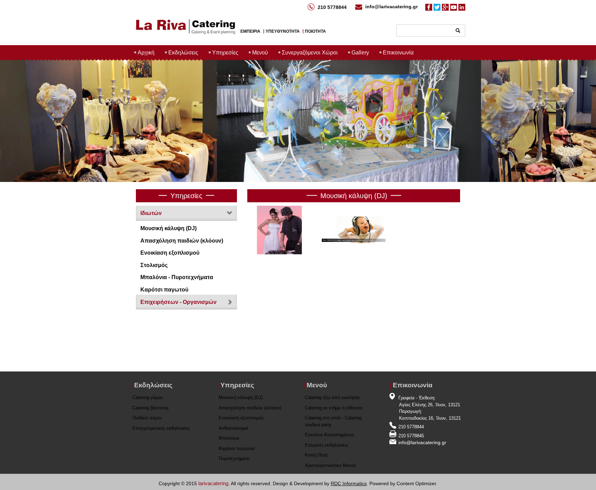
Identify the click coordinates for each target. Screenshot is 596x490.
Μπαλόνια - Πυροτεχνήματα (176, 277)
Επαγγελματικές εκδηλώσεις (161, 428)
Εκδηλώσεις (183, 52)
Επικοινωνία (398, 52)
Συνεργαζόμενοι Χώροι (310, 52)
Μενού (260, 52)
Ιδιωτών (151, 213)
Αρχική (146, 52)
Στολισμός (154, 265)
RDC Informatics (349, 483)
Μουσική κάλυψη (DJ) (168, 228)
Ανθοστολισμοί (233, 428)
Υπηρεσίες (225, 52)
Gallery (360, 52)
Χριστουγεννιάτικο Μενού (330, 465)
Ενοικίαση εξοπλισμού (169, 253)
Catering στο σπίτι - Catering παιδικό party (333, 421)
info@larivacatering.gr (391, 6)
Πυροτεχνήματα (234, 458)
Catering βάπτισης (150, 407)
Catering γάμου (147, 397)
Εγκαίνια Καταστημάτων (329, 434)
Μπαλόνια (229, 438)
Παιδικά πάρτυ (147, 417)
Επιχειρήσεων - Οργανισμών (178, 302)
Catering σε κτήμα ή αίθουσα (333, 407)
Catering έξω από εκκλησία (332, 397)
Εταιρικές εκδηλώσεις (326, 445)
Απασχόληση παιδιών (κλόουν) (181, 241)
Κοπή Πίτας (316, 455)
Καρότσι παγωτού (164, 290)
